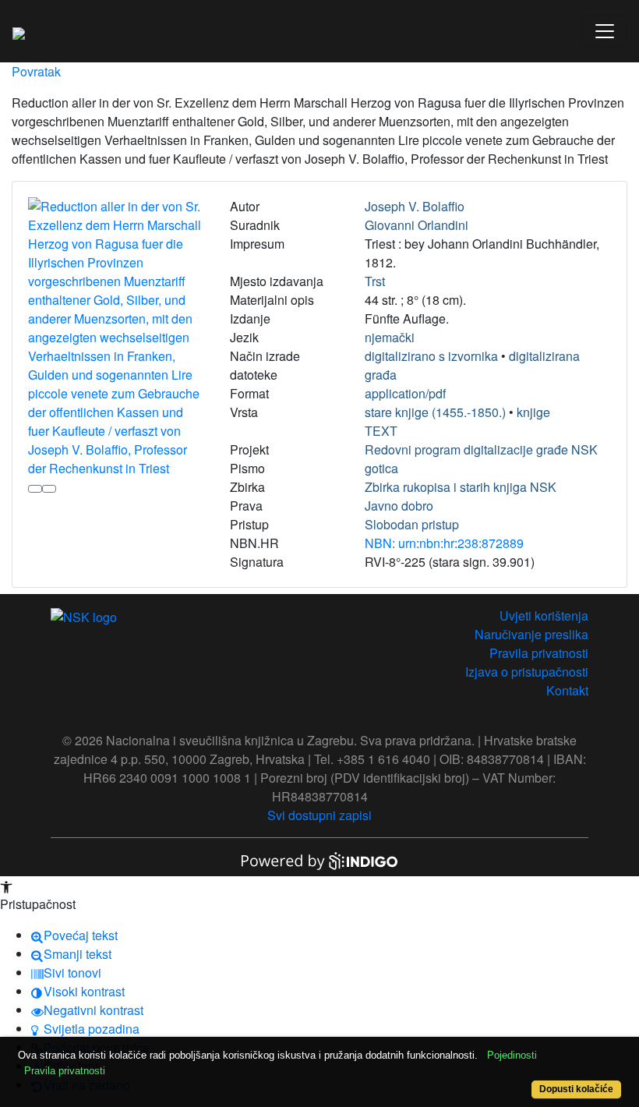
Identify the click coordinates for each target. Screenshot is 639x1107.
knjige (533, 412)
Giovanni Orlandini (416, 225)
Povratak (36, 71)
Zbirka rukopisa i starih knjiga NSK (460, 487)
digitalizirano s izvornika (431, 356)
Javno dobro (399, 506)
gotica (381, 468)
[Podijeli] (49, 489)
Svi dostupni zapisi (319, 815)
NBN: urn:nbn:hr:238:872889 (444, 543)
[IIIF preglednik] (35, 489)
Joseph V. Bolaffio (414, 206)
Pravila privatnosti (538, 653)
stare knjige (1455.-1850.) (435, 412)
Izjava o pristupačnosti (526, 672)
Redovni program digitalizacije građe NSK (481, 449)
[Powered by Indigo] (319, 859)
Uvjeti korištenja (544, 615)
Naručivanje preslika (531, 634)
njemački (390, 337)
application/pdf (405, 393)
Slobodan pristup (412, 524)
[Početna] (18, 31)
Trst (375, 281)
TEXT (381, 431)
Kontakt (567, 690)
